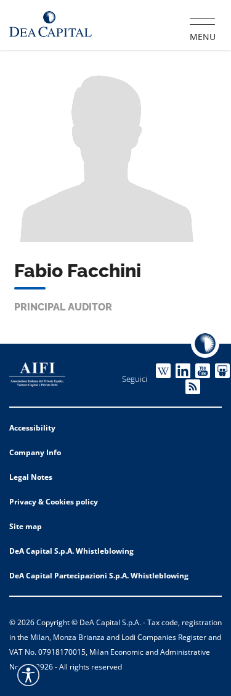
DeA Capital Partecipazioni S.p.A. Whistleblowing (98, 575)
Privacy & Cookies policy (53, 501)
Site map (25, 526)
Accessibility (32, 428)
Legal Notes (30, 477)
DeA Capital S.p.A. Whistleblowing (71, 551)
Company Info (35, 452)
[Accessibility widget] (28, 675)
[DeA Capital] (50, 24)
